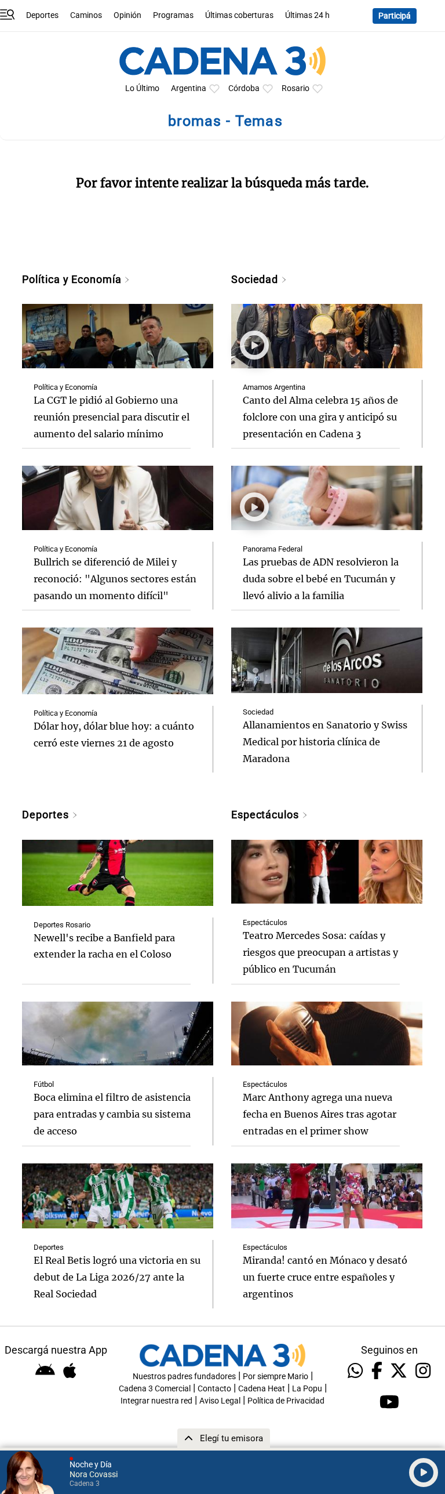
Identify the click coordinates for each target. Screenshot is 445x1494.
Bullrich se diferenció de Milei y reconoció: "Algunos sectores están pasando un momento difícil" (115, 578)
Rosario (295, 88)
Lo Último (142, 88)
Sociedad (256, 279)
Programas (173, 15)
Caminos (86, 15)
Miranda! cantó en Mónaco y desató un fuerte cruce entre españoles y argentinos (325, 1277)
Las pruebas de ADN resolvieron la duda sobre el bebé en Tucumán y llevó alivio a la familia (321, 578)
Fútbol (44, 1084)
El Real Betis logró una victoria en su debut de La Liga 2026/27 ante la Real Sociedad (117, 1277)
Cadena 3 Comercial (155, 1389)
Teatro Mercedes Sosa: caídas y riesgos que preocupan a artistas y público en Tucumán (320, 952)
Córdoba (244, 88)
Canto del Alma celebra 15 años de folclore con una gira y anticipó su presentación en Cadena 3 (320, 417)
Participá (394, 16)
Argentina (188, 88)
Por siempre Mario (275, 1376)
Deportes (42, 15)
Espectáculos (266, 814)
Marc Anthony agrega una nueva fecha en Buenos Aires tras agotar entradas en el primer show (319, 1114)
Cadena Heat (261, 1389)
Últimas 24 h (307, 15)
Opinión (127, 15)
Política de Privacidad (285, 1401)
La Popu (307, 1389)
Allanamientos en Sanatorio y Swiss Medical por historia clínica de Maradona (325, 741)
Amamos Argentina (274, 387)
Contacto (214, 1389)
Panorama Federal (272, 549)
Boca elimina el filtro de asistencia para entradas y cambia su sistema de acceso (112, 1114)
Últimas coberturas (239, 15)
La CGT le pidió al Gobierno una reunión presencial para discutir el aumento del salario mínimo (111, 417)
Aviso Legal (219, 1401)
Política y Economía (73, 279)
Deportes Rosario (62, 924)
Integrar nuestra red (156, 1401)
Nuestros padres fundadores (184, 1376)
